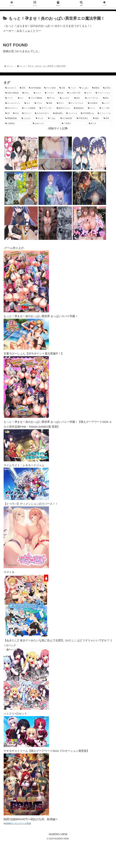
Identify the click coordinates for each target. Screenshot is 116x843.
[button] (107, 478)
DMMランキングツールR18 (18, 823)
